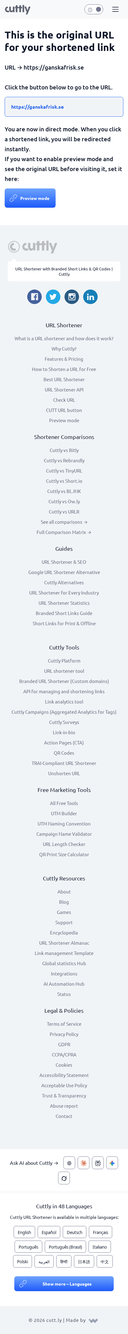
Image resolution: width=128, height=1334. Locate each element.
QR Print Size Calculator (64, 854)
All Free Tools (64, 803)
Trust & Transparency (64, 1095)
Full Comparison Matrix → (64, 532)
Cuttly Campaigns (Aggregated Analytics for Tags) (64, 712)
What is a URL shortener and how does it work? (64, 338)
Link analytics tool (64, 701)
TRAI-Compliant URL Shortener (64, 763)
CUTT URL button (64, 410)
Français (100, 1232)
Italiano (100, 1247)
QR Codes (64, 753)
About (64, 891)
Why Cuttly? (64, 348)
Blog (64, 902)
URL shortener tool (64, 671)
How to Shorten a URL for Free (64, 369)
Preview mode (34, 198)
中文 (105, 1261)
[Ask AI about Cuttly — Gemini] (112, 1162)
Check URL (64, 400)
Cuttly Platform (64, 660)
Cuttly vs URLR (64, 511)
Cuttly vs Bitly (64, 450)
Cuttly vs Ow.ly (64, 501)
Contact (64, 1116)
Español (49, 1232)
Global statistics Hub (64, 963)
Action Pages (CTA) (64, 742)
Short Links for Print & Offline (64, 623)
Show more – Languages (67, 1284)
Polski (22, 1261)
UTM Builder (64, 813)
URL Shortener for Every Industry (64, 592)
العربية (44, 1261)
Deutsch (74, 1232)
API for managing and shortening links (64, 691)
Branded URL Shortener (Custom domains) (64, 681)
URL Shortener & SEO (64, 562)
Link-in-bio (64, 732)
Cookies (64, 1065)
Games (64, 912)
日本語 (84, 1261)
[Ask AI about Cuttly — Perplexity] (98, 1162)
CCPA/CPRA (64, 1054)
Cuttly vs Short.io (64, 481)
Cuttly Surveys (64, 722)
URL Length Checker (64, 844)
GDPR (64, 1044)
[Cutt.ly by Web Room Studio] (93, 1320)
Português (28, 1247)
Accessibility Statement (64, 1075)
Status (64, 994)
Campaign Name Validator (64, 834)
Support (64, 922)
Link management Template (64, 953)
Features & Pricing (64, 359)
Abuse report (64, 1106)
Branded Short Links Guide (64, 613)
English (24, 1232)
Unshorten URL (64, 773)
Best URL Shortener (64, 379)
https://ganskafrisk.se (37, 106)
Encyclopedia (64, 932)
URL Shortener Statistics (64, 603)
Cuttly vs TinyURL (64, 470)
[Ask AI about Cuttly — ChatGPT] (69, 1162)
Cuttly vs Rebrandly (64, 460)
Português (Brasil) (65, 1247)
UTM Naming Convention (64, 823)
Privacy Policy (64, 1034)
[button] (114, 9)
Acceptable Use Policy (64, 1085)
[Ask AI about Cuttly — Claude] (83, 1162)
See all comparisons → (64, 522)
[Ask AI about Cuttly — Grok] (64, 1178)
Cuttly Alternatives (64, 582)
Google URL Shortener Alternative (64, 572)
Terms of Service (64, 1024)
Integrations (64, 973)
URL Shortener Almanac (64, 943)
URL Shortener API (64, 389)
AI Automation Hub (64, 984)
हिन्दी (63, 1261)
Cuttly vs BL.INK (64, 491)
